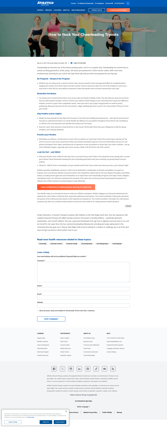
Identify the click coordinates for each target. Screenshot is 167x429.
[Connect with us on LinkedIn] (79, 368)
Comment (41, 260)
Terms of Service (73, 412)
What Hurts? (64, 341)
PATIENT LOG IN (97, 10)
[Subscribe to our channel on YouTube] (104, 368)
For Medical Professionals (85, 3)
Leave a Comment (80, 63)
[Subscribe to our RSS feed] (113, 368)
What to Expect (64, 338)
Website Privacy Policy (90, 412)
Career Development (43, 345)
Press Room (87, 348)
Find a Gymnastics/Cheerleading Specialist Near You (66, 187)
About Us (66, 10)
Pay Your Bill (109, 3)
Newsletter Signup (65, 355)
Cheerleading (42, 243)
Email (39, 294)
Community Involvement (91, 352)
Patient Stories (64, 352)
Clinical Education (42, 348)
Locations (57, 10)
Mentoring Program (43, 352)
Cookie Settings (111, 352)
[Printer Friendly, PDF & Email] (128, 206)
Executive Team (88, 341)
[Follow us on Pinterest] (87, 368)
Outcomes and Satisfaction (91, 345)
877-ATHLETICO (119, 3)
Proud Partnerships (89, 355)
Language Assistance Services (115, 348)
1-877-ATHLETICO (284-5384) (115, 338)
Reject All (46, 422)
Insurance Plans (65, 345)
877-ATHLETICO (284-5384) (83, 401)
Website (40, 302)
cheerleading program (102, 243)
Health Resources (78, 10)
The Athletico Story (89, 338)
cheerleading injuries (86, 243)
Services (48, 10)
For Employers (99, 3)
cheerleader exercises (56, 243)
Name (39, 286)
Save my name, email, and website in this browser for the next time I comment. (67, 310)
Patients (40, 10)
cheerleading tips (116, 243)
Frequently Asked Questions (115, 345)
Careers (73, 3)
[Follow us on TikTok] (96, 368)
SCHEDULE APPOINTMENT (118, 10)
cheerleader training (71, 243)
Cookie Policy (31, 417)
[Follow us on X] (62, 368)
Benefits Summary (42, 341)
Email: (114, 341)
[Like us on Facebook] (54, 368)
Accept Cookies (60, 422)
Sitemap (119, 412)
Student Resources (42, 355)
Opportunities (41, 338)
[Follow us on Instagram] (71, 368)
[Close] (66, 411)
